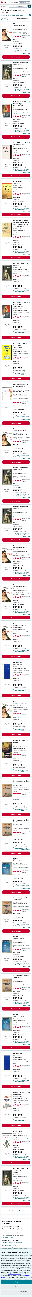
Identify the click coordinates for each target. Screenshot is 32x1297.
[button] (25, 53)
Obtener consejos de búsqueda (12, 1242)
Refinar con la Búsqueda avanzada (13, 15)
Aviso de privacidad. (26, 1279)
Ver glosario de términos (9, 1245)
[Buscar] (29, 6)
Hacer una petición (8, 1237)
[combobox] (18, 6)
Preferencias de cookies (14, 1274)
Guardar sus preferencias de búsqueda (14, 1248)
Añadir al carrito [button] (16, 57)
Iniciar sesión (23, 2)
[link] (30, 15)
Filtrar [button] (5, 18)
